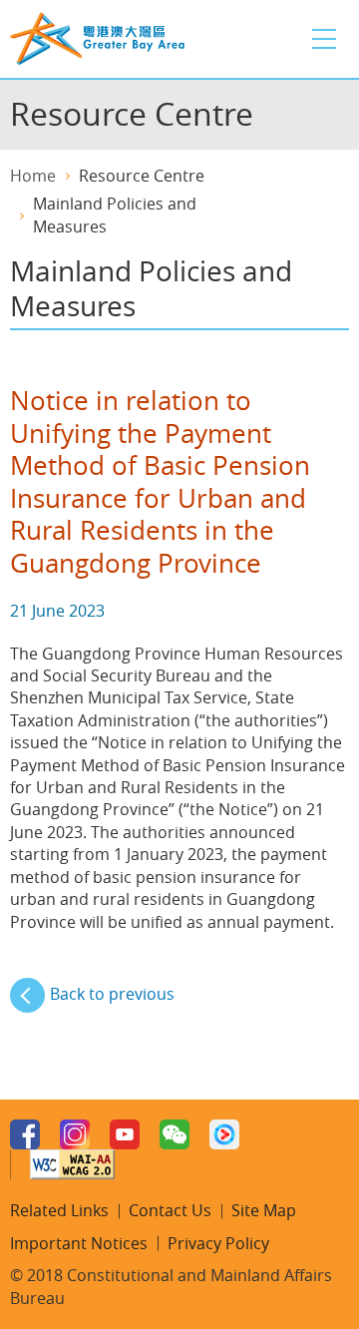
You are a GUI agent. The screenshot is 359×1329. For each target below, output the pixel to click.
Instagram (75, 1134)
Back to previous (112, 994)
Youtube (125, 1134)
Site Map (263, 1210)
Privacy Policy (218, 1243)
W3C (72, 1164)
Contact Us (170, 1210)
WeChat (174, 1134)
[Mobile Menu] (324, 39)
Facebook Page (25, 1134)
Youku (224, 1134)
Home (33, 176)
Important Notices (79, 1243)
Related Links (59, 1210)
